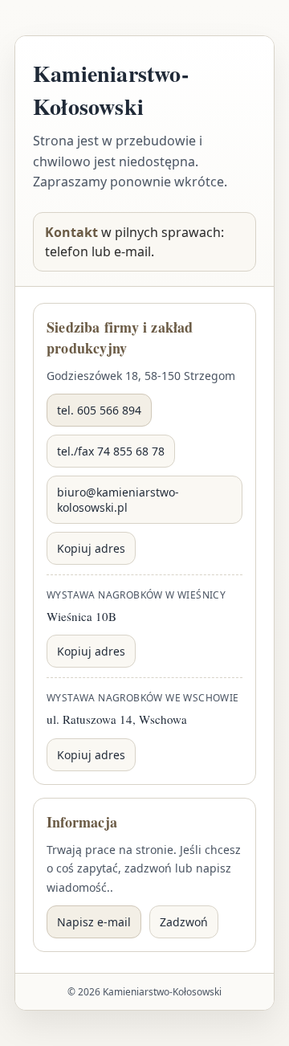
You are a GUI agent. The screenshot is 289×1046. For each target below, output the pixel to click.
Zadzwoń (184, 922)
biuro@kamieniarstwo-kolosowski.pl (118, 499)
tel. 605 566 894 (99, 410)
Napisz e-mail (94, 922)
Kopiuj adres (91, 548)
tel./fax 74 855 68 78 (111, 451)
